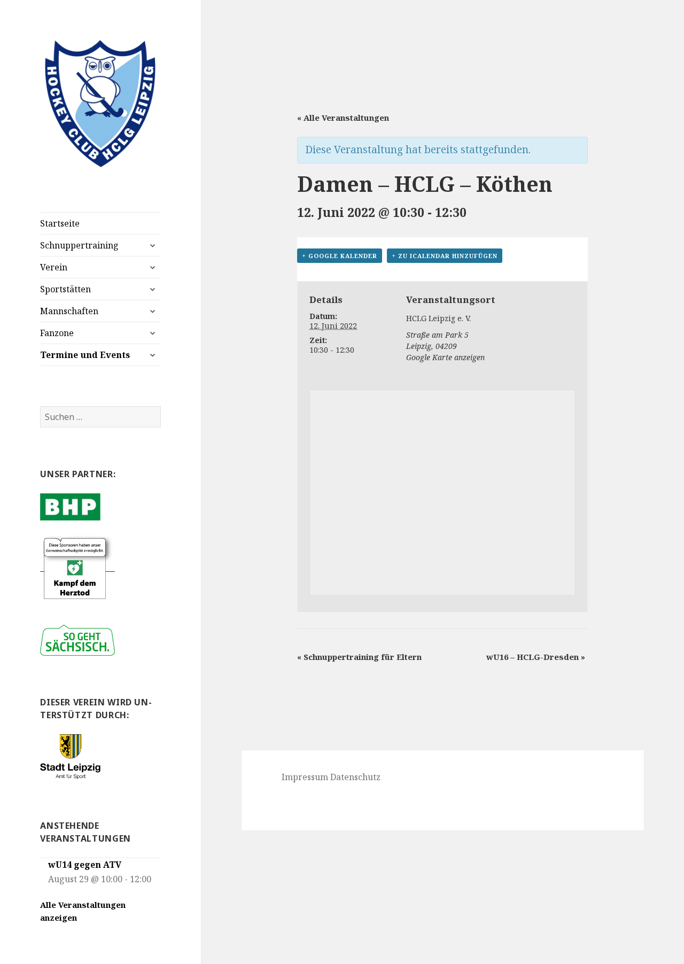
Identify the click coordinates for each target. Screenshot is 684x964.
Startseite (60, 223)
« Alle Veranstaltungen (343, 117)
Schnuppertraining (79, 245)
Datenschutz (355, 777)
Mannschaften (69, 311)
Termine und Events (85, 355)
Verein (53, 267)
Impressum (305, 777)
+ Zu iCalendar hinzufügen (445, 256)
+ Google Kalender (339, 256)
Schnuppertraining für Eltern (359, 656)
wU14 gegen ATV (84, 864)
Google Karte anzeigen (445, 357)
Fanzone (57, 333)
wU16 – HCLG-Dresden (535, 656)
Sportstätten (65, 289)
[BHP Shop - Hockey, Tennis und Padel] (70, 506)
